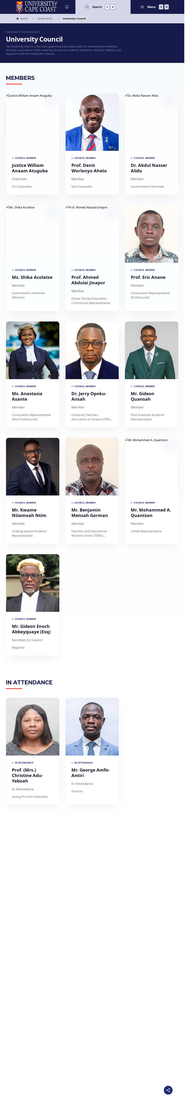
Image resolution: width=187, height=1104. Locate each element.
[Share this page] (168, 1090)
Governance (45, 18)
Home (22, 19)
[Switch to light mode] (67, 6)
